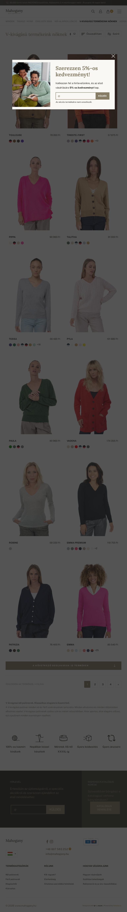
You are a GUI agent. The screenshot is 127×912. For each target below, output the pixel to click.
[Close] (112, 56)
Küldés (102, 96)
